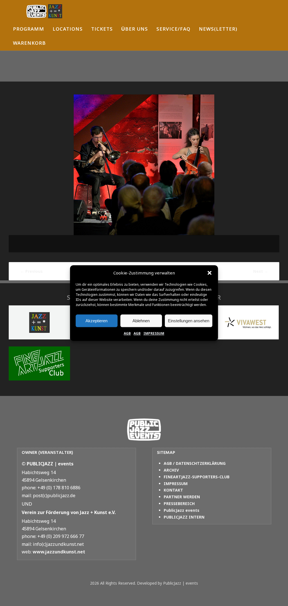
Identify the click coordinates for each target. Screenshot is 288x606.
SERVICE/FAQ (173, 30)
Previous (31, 271)
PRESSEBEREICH (179, 503)
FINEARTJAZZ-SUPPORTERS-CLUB (197, 476)
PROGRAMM (28, 30)
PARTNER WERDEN (182, 496)
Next (260, 271)
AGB (127, 333)
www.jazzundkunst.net (59, 552)
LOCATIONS (68, 30)
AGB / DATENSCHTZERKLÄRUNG (195, 463)
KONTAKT (173, 490)
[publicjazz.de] (44, 11)
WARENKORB (29, 44)
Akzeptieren (96, 320)
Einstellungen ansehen (188, 320)
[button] (209, 273)
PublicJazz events (181, 510)
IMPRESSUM (153, 333)
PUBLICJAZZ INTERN (184, 517)
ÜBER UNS (134, 30)
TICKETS (102, 30)
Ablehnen (141, 320)
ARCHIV (171, 470)
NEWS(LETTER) (218, 30)
